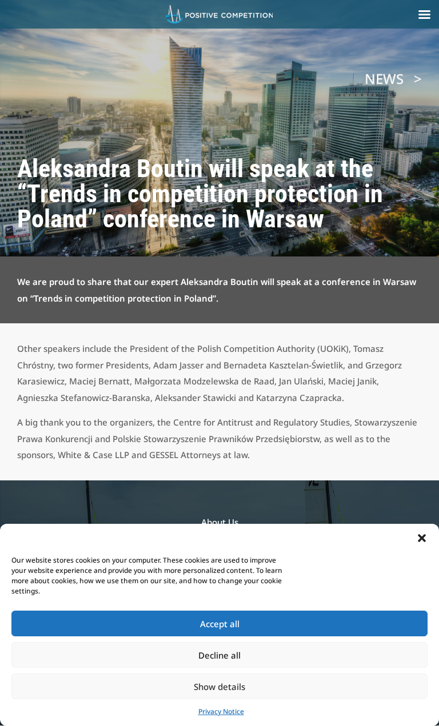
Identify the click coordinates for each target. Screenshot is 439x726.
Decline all (219, 655)
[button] (422, 538)
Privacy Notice (221, 711)
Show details (219, 686)
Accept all (220, 623)
